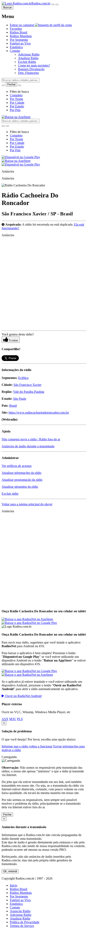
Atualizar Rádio (28, 58)
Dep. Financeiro (28, 73)
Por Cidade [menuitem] (17, 102)
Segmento (19, 39)
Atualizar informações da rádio (21, 472)
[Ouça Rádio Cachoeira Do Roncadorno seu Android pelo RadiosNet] (29, 671)
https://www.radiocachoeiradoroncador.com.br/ (39, 412)
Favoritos (16, 28)
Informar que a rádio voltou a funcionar (27, 746)
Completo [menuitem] (16, 95)
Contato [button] (15, 50)
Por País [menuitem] (15, 110)
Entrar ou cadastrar (22, 25)
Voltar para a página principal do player (27, 504)
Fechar (7, 814)
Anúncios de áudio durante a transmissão (28, 446)
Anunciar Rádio (20, 911)
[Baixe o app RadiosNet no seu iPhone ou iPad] (16, 117)
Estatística (16, 47)
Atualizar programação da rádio (22, 479)
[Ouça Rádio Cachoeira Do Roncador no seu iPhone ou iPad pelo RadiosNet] (27, 619)
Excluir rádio (10, 493)
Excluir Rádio (27, 61)
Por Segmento (19, 896)
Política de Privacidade (24, 922)
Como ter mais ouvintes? (34, 65)
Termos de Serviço (22, 926)
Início (13, 885)
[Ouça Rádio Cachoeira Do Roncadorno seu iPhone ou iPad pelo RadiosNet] (27, 674)
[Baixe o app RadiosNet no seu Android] (21, 157)
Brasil (18, 32)
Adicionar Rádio (28, 54)
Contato (15, 907)
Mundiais (21, 36)
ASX (5, 719)
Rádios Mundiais (21, 892)
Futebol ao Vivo (20, 900)
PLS (20, 719)
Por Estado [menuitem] (17, 106)
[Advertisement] (44, 284)
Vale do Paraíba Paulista (28, 391)
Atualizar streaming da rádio (20, 486)
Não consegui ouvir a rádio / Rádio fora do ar (31, 439)
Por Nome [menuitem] (16, 99)
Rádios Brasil (18, 889)
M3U (12, 719)
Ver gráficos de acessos (17, 466)
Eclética (23, 378)
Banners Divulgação (31, 69)
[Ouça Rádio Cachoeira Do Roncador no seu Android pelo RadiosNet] (29, 623)
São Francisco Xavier (27, 384)
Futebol (20, 43)
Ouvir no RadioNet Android (23, 696)
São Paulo (19, 398)
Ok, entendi (10, 871)
